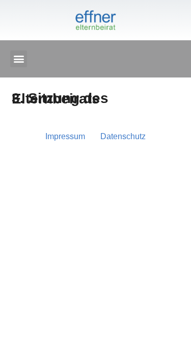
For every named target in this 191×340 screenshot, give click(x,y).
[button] (18, 58)
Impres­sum (65, 136)
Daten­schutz (123, 136)
